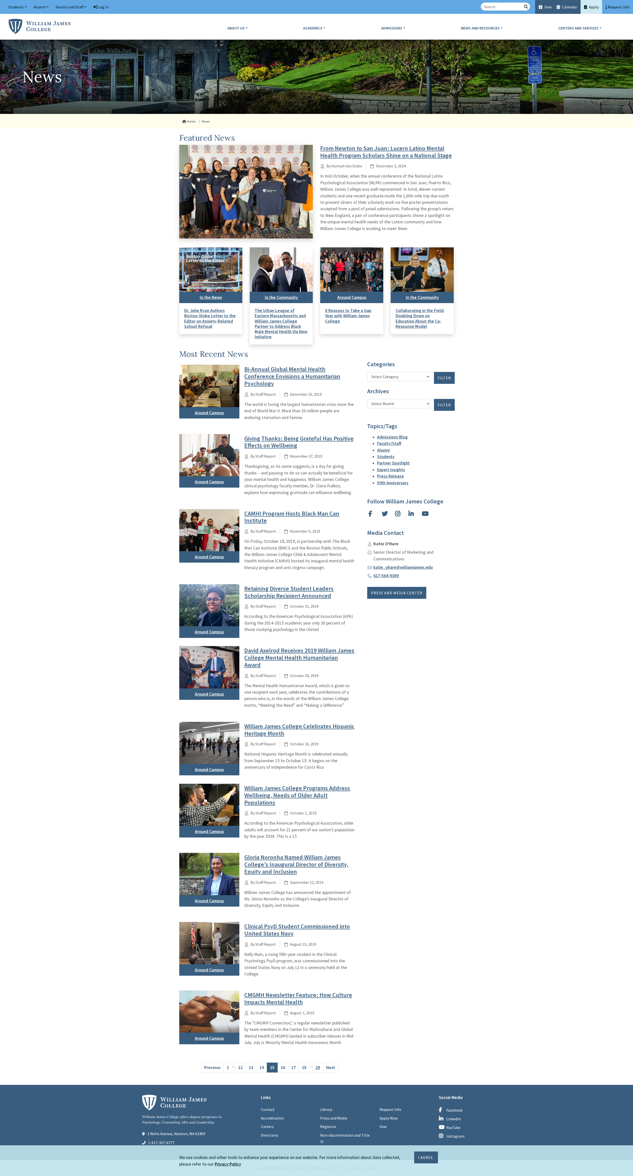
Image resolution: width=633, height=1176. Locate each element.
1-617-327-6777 (161, 1142)
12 (240, 1067)
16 (283, 1067)
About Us (236, 28)
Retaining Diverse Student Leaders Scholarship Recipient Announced (289, 592)
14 (261, 1067)
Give (548, 6)
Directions (269, 1135)
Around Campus (351, 297)
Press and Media (333, 1118)
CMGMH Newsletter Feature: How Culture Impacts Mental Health (298, 998)
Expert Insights (391, 469)
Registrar (328, 1126)
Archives (378, 391)
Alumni (40, 6)
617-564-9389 (386, 575)
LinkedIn (453, 1118)
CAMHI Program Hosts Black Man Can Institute (291, 517)
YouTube (453, 1127)
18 (304, 1067)
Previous (212, 1067)
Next (330, 1067)
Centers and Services (578, 28)
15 (272, 1067)
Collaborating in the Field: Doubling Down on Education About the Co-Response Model (420, 318)
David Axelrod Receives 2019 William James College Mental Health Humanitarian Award (299, 658)
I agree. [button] (426, 1157)
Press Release (390, 476)
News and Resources (480, 28)
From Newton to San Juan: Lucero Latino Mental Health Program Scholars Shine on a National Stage (386, 151)
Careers (267, 1126)
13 (251, 1067)
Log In (103, 6)
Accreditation (272, 1118)
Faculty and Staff (69, 6)
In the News (211, 297)
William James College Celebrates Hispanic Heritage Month (299, 729)
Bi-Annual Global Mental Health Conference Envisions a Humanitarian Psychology (292, 376)
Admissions (391, 28)
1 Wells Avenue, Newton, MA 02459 (176, 1133)
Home (191, 121)
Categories (381, 364)
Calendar (569, 6)
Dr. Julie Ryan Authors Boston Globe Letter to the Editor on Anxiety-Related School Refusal (210, 318)
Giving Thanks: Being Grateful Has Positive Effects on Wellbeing (299, 442)
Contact (268, 1109)
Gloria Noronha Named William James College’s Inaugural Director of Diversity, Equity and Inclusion (296, 864)
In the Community (281, 297)
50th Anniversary (392, 483)
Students (16, 6)
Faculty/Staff (389, 443)
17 (293, 1067)
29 (318, 1067)
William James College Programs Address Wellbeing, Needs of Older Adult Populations (297, 795)
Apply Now (389, 1118)
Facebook (454, 1110)
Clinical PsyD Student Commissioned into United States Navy (297, 929)
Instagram (455, 1136)
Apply (593, 6)
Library (326, 1109)
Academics (312, 28)
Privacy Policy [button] (228, 1164)
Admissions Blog (392, 437)
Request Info (390, 1109)
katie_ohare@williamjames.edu (403, 567)
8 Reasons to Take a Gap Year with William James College (348, 316)
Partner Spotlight (393, 463)
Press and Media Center (397, 592)
